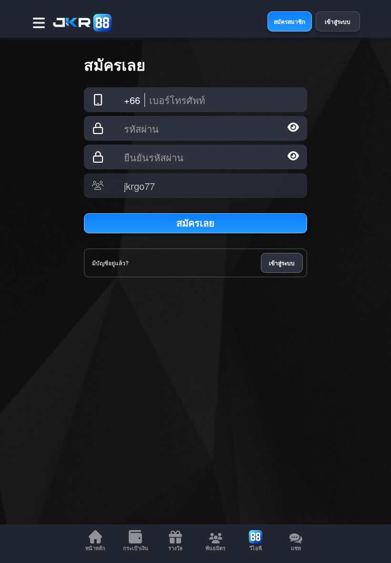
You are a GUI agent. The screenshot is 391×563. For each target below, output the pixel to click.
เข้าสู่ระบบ (282, 263)
